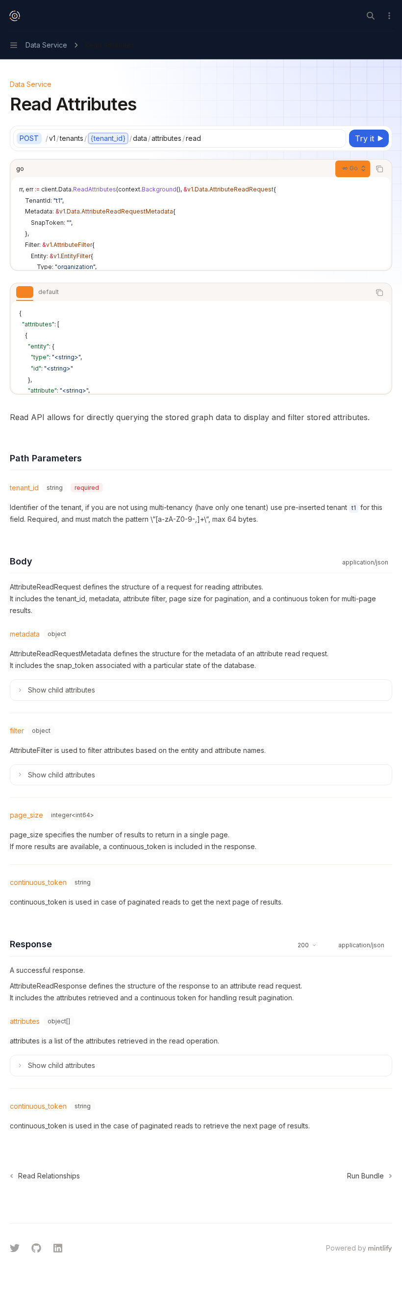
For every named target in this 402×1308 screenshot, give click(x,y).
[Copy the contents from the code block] (379, 168)
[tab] (24, 292)
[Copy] (336, 138)
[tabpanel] (201, 347)
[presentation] (201, 223)
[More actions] (389, 16)
